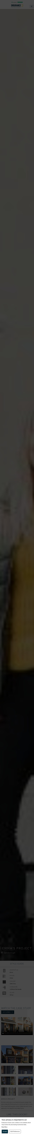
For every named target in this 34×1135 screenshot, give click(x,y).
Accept (5, 1131)
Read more (4, 1127)
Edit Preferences (15, 1131)
